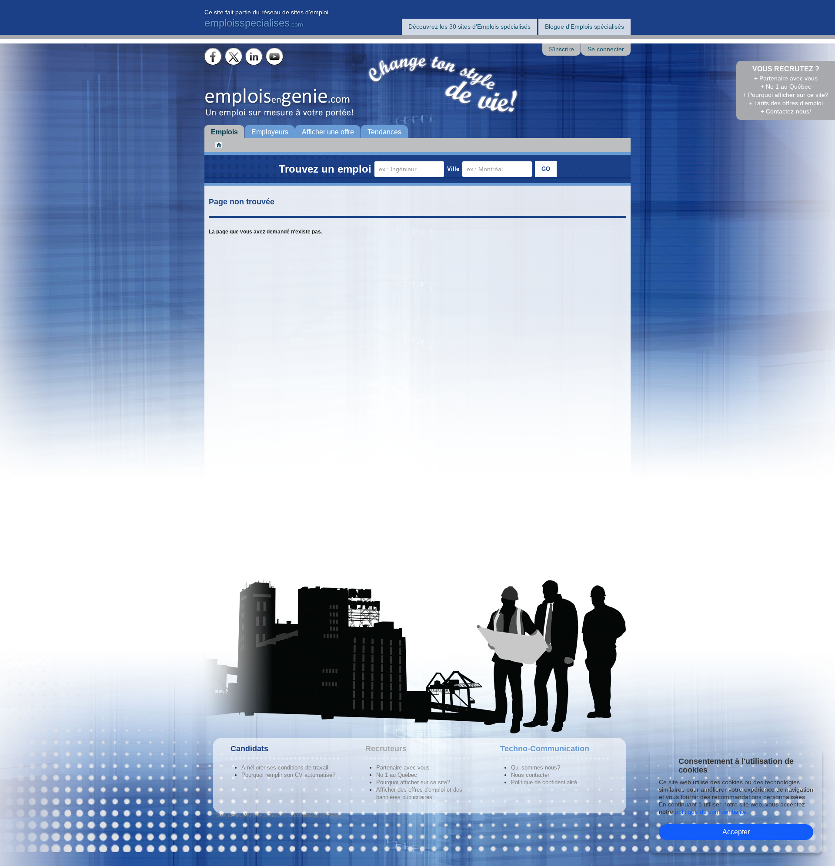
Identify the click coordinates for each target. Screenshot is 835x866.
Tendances (384, 132)
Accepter (736, 832)
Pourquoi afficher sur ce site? (413, 782)
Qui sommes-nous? (535, 767)
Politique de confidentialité (544, 782)
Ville (453, 169)
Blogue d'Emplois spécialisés (584, 26)
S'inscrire (561, 49)
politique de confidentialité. (711, 811)
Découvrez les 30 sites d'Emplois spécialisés (469, 26)
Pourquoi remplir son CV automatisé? (288, 775)
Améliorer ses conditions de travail (284, 767)
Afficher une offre (328, 132)
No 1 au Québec (396, 775)
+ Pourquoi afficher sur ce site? (785, 94)
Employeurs (269, 132)
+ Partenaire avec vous (786, 78)
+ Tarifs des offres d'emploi (786, 103)
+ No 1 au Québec (786, 86)
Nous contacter (530, 775)
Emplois (224, 132)
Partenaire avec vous (403, 767)
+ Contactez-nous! (786, 111)
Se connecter (606, 49)
